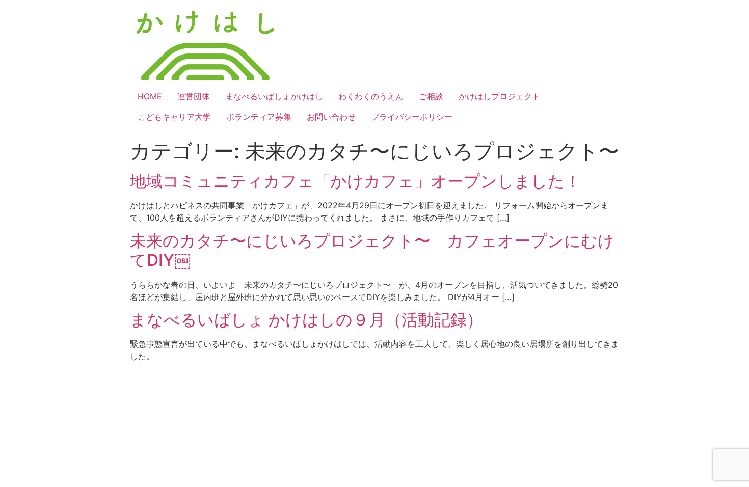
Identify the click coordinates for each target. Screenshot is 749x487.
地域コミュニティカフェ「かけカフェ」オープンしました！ (355, 181)
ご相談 (431, 96)
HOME (150, 96)
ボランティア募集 (258, 117)
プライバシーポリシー (411, 117)
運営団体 (193, 96)
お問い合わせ (331, 117)
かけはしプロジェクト (499, 96)
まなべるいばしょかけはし (274, 96)
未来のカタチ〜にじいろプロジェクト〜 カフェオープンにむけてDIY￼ (372, 250)
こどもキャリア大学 (174, 117)
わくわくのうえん (371, 96)
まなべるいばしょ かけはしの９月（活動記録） (306, 320)
